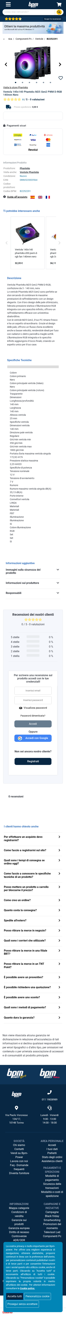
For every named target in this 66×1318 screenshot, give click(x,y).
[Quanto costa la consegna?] (59, 910)
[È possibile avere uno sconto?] (59, 997)
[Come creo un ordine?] (59, 900)
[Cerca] (59, 12)
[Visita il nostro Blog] (16, 1073)
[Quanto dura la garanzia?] (59, 1018)
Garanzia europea (19, 1228)
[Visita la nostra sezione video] (49, 1073)
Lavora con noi (19, 1161)
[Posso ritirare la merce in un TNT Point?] (59, 964)
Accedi (52, 1145)
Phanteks (25, 168)
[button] (6, 64)
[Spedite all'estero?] (59, 920)
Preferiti (52, 1153)
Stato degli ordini (52, 1157)
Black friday (52, 1216)
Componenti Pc (52, 1236)
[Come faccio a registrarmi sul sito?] (59, 850)
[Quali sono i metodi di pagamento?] (59, 1007)
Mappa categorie (19, 1208)
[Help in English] (40, 197)
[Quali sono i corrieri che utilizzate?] (59, 940)
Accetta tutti (14, 1296)
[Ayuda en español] (32, 197)
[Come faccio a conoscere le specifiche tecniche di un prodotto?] (59, 873)
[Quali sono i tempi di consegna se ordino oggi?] (59, 860)
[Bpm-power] (33, 4)
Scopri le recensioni (52, 19)
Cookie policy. (27, 1288)
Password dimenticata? (32, 715)
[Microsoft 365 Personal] (33, 27)
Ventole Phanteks (29, 172)
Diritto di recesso (19, 1232)
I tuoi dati (52, 1149)
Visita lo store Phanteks (15, 87)
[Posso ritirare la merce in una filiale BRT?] (59, 951)
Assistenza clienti (52, 1161)
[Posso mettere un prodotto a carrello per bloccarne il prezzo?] (59, 887)
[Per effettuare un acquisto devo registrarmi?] (59, 837)
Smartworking (52, 1220)
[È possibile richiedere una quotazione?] (59, 987)
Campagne (52, 1212)
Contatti (19, 1149)
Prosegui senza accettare (22, 1304)
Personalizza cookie (37, 1296)
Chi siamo (19, 1145)
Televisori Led (52, 1232)
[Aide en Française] (48, 197)
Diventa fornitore (19, 1173)
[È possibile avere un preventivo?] (59, 977)
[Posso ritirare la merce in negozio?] (59, 930)
